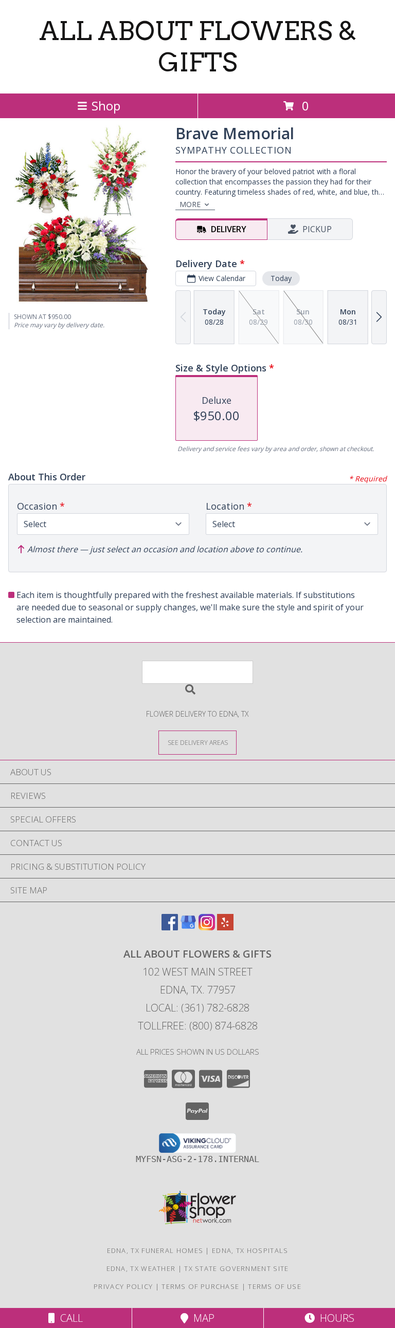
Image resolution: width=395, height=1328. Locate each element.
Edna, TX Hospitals (250, 1250)
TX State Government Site (236, 1268)
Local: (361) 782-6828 (197, 1008)
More (190, 204)
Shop (106, 105)
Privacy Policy (123, 1286)
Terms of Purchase (200, 1286)
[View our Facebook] (169, 927)
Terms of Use (274, 1286)
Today (281, 278)
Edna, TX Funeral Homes (155, 1250)
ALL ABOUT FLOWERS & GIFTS (197, 46)
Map (201, 1318)
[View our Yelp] (225, 927)
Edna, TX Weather (141, 1268)
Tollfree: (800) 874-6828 (198, 1026)
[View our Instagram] (207, 927)
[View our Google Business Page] (188, 927)
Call (69, 1318)
